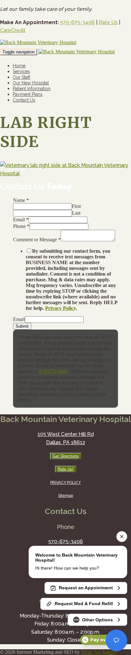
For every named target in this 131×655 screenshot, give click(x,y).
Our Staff (21, 77)
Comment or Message (37, 239)
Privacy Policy (60, 308)
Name (21, 200)
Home (19, 65)
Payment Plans (28, 94)
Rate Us (108, 22)
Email (21, 219)
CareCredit (12, 30)
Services (21, 71)
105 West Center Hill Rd (66, 434)
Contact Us (24, 100)
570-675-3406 (77, 22)
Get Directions (65, 456)
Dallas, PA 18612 (65, 442)
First (76, 206)
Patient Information (32, 88)
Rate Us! (66, 469)
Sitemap (65, 495)
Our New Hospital (31, 82)
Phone (21, 226)
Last (76, 213)
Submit (22, 326)
